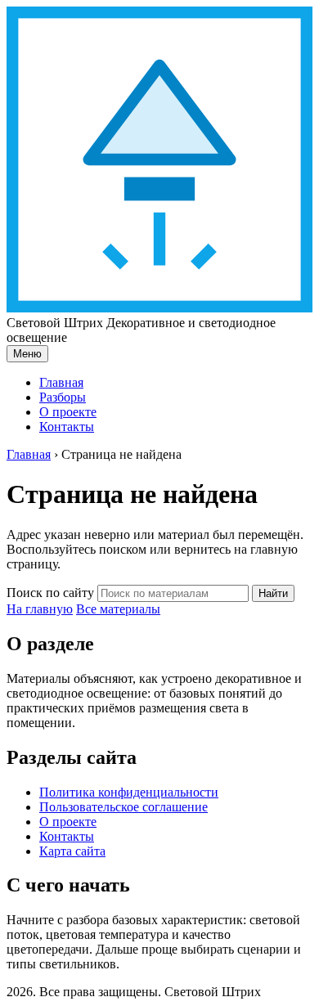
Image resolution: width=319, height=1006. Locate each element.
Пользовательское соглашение (123, 807)
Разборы (62, 397)
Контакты (66, 426)
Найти (273, 593)
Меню (27, 354)
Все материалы (118, 609)
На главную (40, 609)
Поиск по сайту (50, 593)
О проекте (68, 412)
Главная (61, 382)
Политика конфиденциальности (128, 792)
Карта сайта (72, 851)
